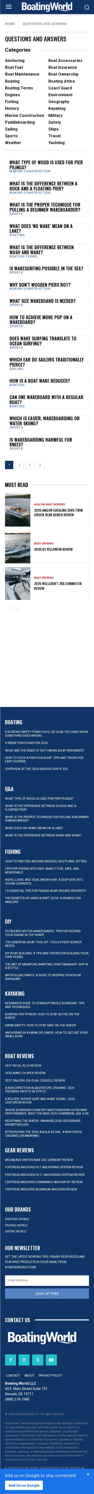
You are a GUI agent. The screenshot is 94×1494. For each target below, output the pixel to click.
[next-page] (40, 465)
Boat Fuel (14, 67)
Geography (58, 101)
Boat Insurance (62, 67)
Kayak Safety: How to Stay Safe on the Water (40, 1025)
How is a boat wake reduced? (40, 380)
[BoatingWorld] (47, 7)
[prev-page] (8, 609)
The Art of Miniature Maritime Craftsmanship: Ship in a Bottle (46, 966)
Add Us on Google (24, 1485)
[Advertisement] (47, 649)
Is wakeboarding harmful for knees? (41, 442)
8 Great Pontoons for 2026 (26, 743)
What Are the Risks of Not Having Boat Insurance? (44, 750)
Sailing (11, 129)
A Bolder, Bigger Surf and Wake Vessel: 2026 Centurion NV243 (40, 1100)
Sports (11, 136)
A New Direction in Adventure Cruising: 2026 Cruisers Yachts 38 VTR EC (39, 1089)
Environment (60, 94)
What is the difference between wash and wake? (42, 249)
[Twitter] (37, 1360)
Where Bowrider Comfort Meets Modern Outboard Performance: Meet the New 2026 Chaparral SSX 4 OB (47, 1111)
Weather (13, 142)
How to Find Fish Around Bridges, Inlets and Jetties (45, 861)
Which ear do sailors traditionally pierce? (47, 362)
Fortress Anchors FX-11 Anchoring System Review (45, 1175)
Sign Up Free (47, 1293)
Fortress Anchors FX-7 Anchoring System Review (44, 1167)
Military (55, 115)
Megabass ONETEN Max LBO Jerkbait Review (39, 1160)
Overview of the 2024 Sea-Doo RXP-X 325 (36, 769)
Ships (53, 129)
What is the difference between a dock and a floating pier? (43, 186)
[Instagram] (24, 1360)
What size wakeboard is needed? (42, 301)
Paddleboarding (20, 122)
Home (10, 24)
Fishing (12, 101)
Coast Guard (60, 88)
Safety (54, 122)
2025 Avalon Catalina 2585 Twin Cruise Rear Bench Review (58, 512)
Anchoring (15, 60)
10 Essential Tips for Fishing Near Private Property (45, 891)
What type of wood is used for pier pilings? (46, 165)
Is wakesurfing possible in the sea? (46, 268)
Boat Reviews (44, 543)
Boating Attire (61, 81)
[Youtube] (51, 1360)
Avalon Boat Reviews (49, 504)
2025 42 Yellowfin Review (53, 549)
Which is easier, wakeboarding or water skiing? (45, 421)
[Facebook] (10, 1360)
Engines (12, 94)
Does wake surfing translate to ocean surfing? (43, 341)
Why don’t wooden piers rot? (40, 284)
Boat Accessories (65, 60)
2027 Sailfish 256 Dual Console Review (35, 1080)
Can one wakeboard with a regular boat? (46, 399)
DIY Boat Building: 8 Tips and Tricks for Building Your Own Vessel (46, 955)
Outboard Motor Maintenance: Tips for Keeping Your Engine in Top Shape (43, 932)
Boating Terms (19, 88)
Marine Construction (24, 115)
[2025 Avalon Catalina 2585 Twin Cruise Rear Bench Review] (17, 510)
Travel (54, 136)
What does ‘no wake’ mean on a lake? (41, 228)
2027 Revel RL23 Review (23, 1065)
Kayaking (56, 108)
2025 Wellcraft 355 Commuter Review (58, 586)
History (12, 108)
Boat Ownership (63, 74)
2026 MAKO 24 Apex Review (25, 1073)
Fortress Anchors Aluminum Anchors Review (41, 1189)
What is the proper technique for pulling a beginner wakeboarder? (45, 207)
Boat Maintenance (22, 74)
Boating (12, 81)
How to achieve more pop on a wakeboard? (41, 320)
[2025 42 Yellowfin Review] (17, 546)
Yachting (56, 142)
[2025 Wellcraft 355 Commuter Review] (17, 583)
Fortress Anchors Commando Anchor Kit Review (44, 1182)
